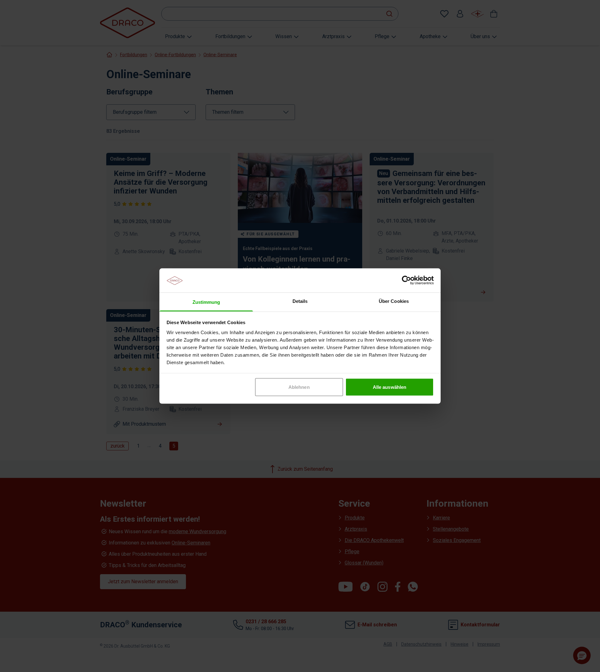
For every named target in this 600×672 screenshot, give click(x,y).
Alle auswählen (389, 387)
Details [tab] (300, 300)
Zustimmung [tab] (206, 301)
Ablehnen (299, 387)
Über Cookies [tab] (394, 300)
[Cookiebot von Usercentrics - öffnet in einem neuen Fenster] (406, 280)
